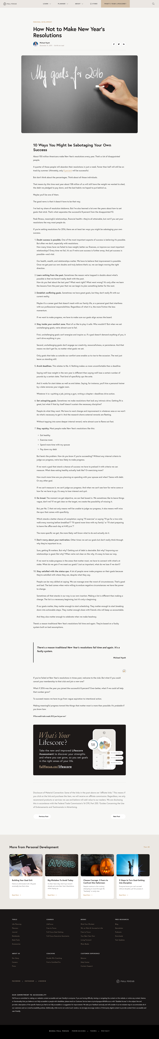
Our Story (15, 958)
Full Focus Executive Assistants (58, 936)
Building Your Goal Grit (22, 880)
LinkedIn (42, 981)
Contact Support (87, 966)
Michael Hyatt (45, 43)
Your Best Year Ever (88, 936)
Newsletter (119, 928)
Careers (15, 962)
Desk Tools (16, 940)
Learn (45, 4)
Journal (14, 932)
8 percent (67, 170)
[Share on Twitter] (119, 44)
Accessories (16, 944)
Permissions (79, 1031)
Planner (62, 4)
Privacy (105, 1031)
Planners (15, 928)
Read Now (15, 895)
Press (14, 966)
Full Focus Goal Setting (55, 932)
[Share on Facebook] (114, 44)
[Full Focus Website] (125, 981)
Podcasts (118, 932)
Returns (83, 958)
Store (95, 4)
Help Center (85, 962)
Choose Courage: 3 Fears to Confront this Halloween (95, 881)
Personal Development (42, 22)
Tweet (124, 671)
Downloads (119, 936)
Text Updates (120, 940)
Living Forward (86, 940)
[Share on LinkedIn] (124, 44)
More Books (85, 944)
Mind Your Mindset (87, 924)
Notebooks (16, 936)
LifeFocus (50, 924)
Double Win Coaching (54, 958)
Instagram (29, 981)
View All (147, 847)
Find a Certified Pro (54, 962)
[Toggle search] (153, 4)
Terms (93, 1031)
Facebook (16, 981)
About (78, 4)
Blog (116, 924)
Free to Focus (51, 928)
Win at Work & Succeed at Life (92, 928)
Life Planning (16, 924)
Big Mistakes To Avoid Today (60, 880)
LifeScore (115, 4)
